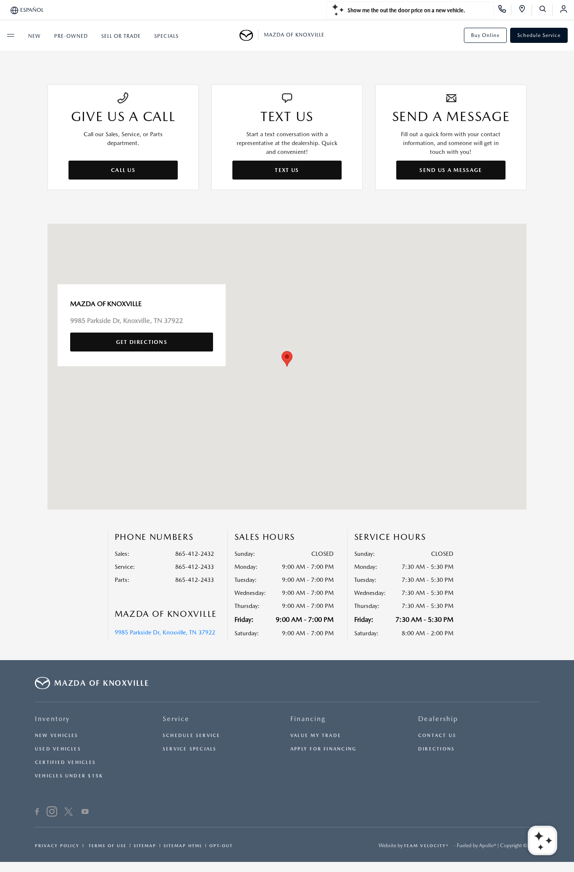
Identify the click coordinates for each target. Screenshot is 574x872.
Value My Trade (315, 735)
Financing (308, 719)
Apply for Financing (323, 749)
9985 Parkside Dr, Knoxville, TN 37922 (165, 632)
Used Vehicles (58, 749)
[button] (287, 359)
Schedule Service (539, 35)
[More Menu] (10, 35)
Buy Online (485, 35)
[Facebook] (37, 813)
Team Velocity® (426, 845)
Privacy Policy (57, 845)
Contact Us (437, 735)
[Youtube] (85, 813)
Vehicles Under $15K (69, 776)
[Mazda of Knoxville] (249, 35)
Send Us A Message (450, 170)
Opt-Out (221, 845)
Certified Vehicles (65, 762)
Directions (436, 749)
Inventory (52, 719)
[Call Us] (504, 10)
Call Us (123, 170)
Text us (287, 170)
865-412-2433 (194, 566)
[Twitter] (68, 813)
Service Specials (190, 749)
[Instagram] (52, 813)
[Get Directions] (525, 10)
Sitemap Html (182, 845)
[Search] (546, 10)
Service (176, 719)
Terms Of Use (106, 845)
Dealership (438, 719)
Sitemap (145, 845)
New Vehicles (57, 735)
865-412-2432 (194, 553)
